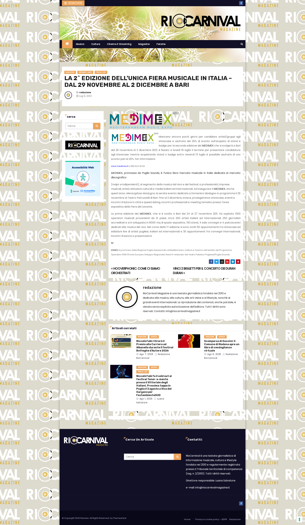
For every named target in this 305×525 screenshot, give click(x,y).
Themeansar (119, 518)
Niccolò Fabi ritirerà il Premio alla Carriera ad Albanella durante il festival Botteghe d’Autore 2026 (154, 346)
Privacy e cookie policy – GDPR (211, 519)
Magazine (144, 44)
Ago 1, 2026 (145, 398)
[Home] (67, 44)
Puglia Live (101, 72)
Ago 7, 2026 (146, 354)
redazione (85, 92)
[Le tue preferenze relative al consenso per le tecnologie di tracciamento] (299, 519)
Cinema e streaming (119, 44)
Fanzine (161, 44)
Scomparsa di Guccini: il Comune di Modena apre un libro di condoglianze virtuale (221, 346)
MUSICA (154, 337)
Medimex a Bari (85, 72)
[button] (242, 44)
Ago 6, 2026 (214, 354)
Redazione (235, 519)
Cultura (95, 44)
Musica (80, 44)
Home (187, 519)
